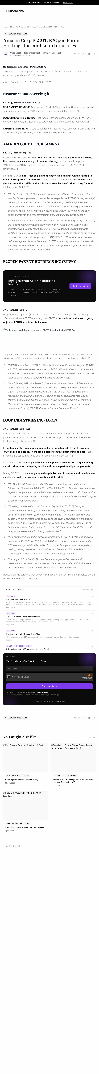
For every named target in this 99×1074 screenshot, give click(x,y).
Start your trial (79, 286)
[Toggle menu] (90, 10)
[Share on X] (83, 54)
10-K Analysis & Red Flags (26, 27)
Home (5, 27)
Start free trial (48, 686)
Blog (12, 27)
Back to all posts (13, 846)
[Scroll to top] (93, 1068)
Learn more (68, 2)
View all (93, 737)
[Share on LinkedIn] (89, 54)
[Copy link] (94, 54)
